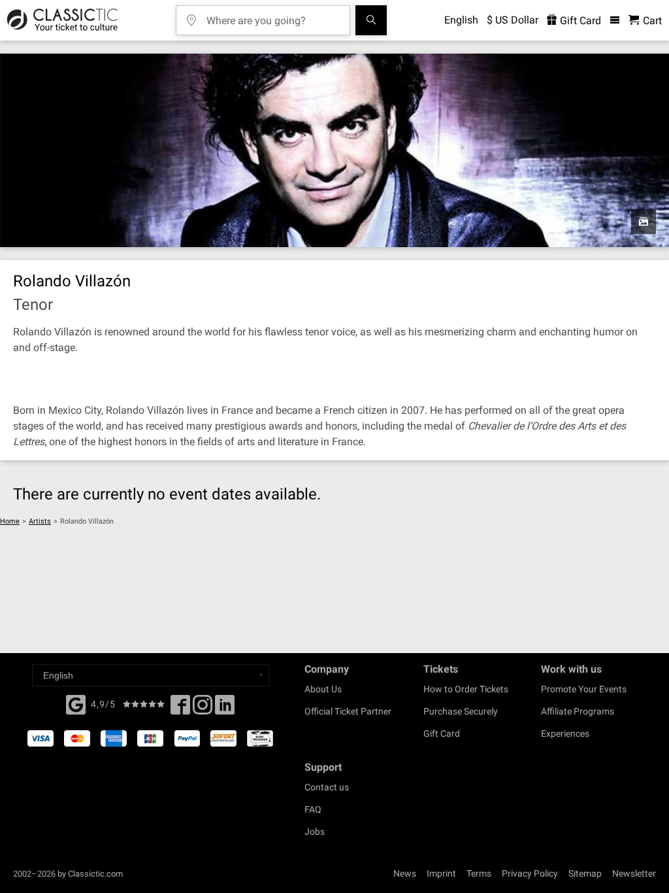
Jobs (314, 831)
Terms (478, 873)
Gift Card (579, 20)
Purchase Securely (460, 711)
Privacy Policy (530, 873)
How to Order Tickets (465, 689)
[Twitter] (202, 708)
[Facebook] (76, 703)
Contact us (326, 787)
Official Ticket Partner (347, 711)
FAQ (312, 809)
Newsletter (634, 873)
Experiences (565, 733)
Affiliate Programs (577, 711)
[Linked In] (225, 708)
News (404, 873)
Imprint (441, 873)
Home (10, 521)
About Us (323, 689)
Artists (40, 521)
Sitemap (585, 873)
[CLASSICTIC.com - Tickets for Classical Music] (60, 20)
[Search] (371, 20)
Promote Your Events (584, 689)
